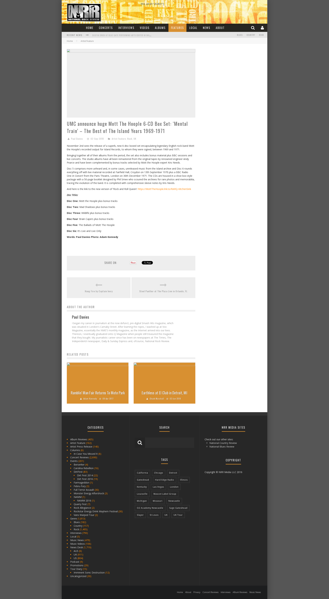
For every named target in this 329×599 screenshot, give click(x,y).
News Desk (76, 547)
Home (89, 28)
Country (251, 35)
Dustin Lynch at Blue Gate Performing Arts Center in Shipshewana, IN (127, 35)
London (174, 486)
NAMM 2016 (84, 500)
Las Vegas (158, 486)
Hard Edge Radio (164, 479)
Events (74, 461)
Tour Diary (76, 569)
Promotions (76, 565)
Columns (75, 450)
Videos (144, 28)
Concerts (106, 28)
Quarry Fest (80, 504)
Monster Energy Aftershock (89, 493)
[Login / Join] (262, 28)
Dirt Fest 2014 (85, 475)
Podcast (74, 561)
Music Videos (77, 543)
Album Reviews (78, 439)
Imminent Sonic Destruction (89, 572)
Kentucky (142, 486)
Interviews (126, 28)
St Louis (154, 514)
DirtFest (78, 471)
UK (135, 138)
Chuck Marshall (157, 398)
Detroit (173, 472)
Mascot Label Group (165, 493)
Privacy (196, 592)
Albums (160, 28)
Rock (261, 35)
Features (177, 28)
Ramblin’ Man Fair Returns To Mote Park (98, 392)
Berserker (79, 464)
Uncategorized (78, 576)
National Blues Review (221, 446)
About (220, 28)
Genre (73, 518)
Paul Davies (77, 138)
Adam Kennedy (90, 398)
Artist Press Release (81, 446)
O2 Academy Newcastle (150, 507)
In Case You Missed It (86, 453)
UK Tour (178, 514)
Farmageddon (81, 482)
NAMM (78, 497)
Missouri (157, 500)
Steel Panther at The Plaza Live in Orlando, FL (163, 291)
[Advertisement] (226, 70)
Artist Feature (119, 138)
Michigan (142, 500)
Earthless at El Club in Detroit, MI (164, 392)
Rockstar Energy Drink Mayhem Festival (96, 511)
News (206, 28)
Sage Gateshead (178, 507)
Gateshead (143, 479)
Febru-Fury (80, 486)
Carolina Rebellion (84, 468)
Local (193, 28)
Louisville (142, 493)
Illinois (184, 479)
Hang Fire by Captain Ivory (99, 291)
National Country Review (223, 443)
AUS (76, 551)
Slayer (140, 514)
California (142, 472)
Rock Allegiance (82, 507)
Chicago (158, 472)
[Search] (253, 28)
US (75, 558)
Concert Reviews (79, 457)
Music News (77, 540)
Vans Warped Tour (84, 515)
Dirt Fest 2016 (85, 479)
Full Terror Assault (84, 489)
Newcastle (174, 500)
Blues (239, 35)
